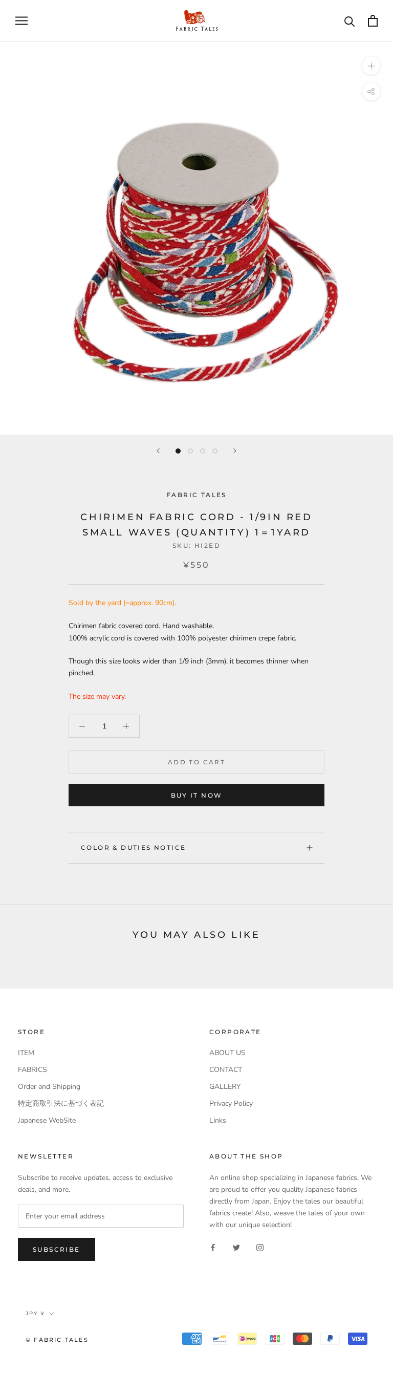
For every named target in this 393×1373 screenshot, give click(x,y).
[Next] (234, 450)
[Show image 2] (190, 451)
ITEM (26, 1053)
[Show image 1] (178, 451)
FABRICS (32, 1070)
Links (217, 1120)
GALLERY (225, 1086)
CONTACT (225, 1070)
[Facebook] (212, 1247)
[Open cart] (373, 21)
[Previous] (158, 450)
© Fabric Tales (57, 1339)
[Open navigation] (21, 20)
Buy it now (197, 795)
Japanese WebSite (47, 1120)
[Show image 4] (214, 451)
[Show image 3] (202, 451)
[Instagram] (260, 1247)
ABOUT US (227, 1053)
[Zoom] (371, 65)
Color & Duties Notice (133, 847)
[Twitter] (236, 1247)
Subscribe (56, 1249)
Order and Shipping (49, 1086)
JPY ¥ (35, 1313)
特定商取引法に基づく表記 (61, 1103)
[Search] (349, 20)
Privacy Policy (231, 1103)
